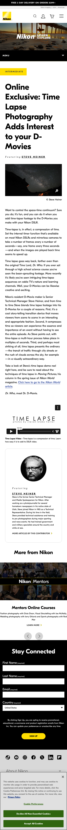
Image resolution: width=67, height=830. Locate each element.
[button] (5, 3)
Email (10, 689)
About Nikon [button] (17, 771)
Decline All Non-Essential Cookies (33, 813)
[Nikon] (7, 16)
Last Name (14, 676)
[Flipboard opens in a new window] (59, 757)
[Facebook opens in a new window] (33, 757)
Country (12, 702)
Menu (6, 55)
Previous (28, 636)
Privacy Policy (14, 797)
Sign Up (38, 736)
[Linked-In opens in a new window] (50, 757)
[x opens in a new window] (42, 757)
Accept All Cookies (33, 823)
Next (39, 636)
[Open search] (34, 16)
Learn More (33, 625)
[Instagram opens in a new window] (24, 757)
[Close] (63, 777)
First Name (14, 663)
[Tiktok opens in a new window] (7, 757)
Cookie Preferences (33, 804)
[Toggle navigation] (61, 16)
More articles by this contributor (31, 533)
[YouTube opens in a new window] (16, 757)
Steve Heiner (34, 156)
